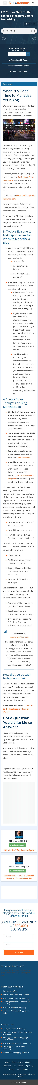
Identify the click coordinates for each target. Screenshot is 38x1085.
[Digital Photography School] (19, 3)
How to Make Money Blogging (14, 1007)
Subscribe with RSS (19, 71)
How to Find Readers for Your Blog (16, 998)
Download (31, 24)
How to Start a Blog (10, 991)
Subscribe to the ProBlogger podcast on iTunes (18, 708)
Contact (26, 1069)
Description (7, 84)
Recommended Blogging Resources (16, 1052)
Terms (18, 1069)
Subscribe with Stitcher (20, 66)
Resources (7, 1066)
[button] (5, 3)
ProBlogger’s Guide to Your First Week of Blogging (17, 1033)
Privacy (11, 1069)
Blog (14, 1062)
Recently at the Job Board (12, 966)
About (7, 1062)
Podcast (20, 1062)
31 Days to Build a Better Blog (14, 1029)
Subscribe (19, 952)
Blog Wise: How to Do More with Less (17, 1043)
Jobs (14, 1066)
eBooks (28, 1062)
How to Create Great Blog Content (16, 995)
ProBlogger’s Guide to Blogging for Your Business (16, 1039)
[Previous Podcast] (3, 37)
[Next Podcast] (34, 37)
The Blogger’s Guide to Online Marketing (14, 1048)
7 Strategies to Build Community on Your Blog (16, 1003)
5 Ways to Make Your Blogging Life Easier (16, 1012)
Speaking (29, 1066)
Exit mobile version (19, 1082)
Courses (21, 1066)
